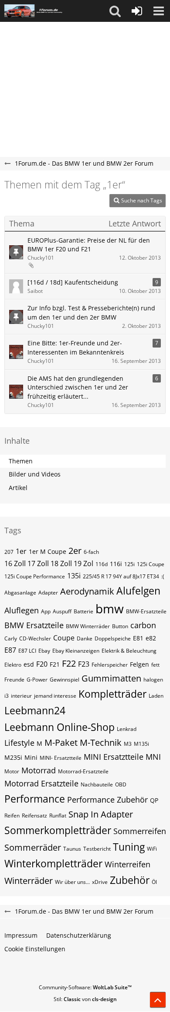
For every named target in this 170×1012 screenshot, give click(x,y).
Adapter (48, 592)
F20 (42, 664)
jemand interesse (55, 695)
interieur (21, 695)
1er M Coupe (47, 551)
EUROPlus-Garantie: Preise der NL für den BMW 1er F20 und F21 (88, 245)
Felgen (139, 664)
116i (116, 564)
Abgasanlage (20, 592)
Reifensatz (34, 815)
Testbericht (97, 848)
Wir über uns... (72, 882)
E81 (138, 638)
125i (129, 564)
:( (162, 576)
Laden (156, 695)
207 (9, 552)
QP (154, 800)
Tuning (129, 847)
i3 (6, 695)
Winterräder (28, 881)
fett (155, 664)
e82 (151, 638)
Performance (34, 799)
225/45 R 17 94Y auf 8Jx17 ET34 (121, 576)
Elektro (12, 664)
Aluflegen (21, 610)
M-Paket (61, 742)
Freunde (14, 679)
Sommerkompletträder (57, 830)
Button (120, 626)
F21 (55, 664)
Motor (11, 771)
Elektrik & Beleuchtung (129, 650)
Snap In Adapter (100, 814)
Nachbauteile (97, 784)
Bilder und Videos (35, 474)
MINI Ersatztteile (113, 756)
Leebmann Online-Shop (59, 727)
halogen (153, 679)
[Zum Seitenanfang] (158, 1000)
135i (74, 576)
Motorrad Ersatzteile (41, 783)
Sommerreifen (139, 831)
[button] (115, 11)
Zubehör (130, 880)
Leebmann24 (34, 710)
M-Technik (101, 742)
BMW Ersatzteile (34, 625)
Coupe (64, 638)
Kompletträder (112, 694)
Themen (21, 461)
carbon (143, 625)
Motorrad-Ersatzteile (83, 771)
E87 (10, 650)
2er (75, 550)
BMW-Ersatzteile (146, 611)
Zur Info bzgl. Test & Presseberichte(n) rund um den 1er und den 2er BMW (91, 312)
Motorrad (38, 770)
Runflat (57, 815)
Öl (154, 882)
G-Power (37, 679)
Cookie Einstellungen (34, 949)
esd (29, 664)
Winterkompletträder (53, 863)
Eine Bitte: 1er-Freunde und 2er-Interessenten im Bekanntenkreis (75, 347)
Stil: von (85, 999)
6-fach (91, 552)
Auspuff (62, 611)
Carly (10, 638)
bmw (109, 608)
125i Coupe (150, 564)
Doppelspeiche (113, 638)
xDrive (100, 882)
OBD (120, 784)
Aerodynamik (87, 591)
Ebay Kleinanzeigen (75, 650)
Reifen (12, 815)
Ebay (44, 650)
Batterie (83, 611)
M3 (128, 744)
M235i (13, 757)
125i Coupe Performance (34, 576)
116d (101, 564)
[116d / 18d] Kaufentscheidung (72, 282)
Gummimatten (111, 678)
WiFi (152, 848)
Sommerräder (32, 847)
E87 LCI (27, 650)
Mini (30, 757)
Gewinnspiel (64, 679)
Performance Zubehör (107, 799)
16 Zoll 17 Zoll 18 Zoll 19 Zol (48, 563)
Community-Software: (85, 987)
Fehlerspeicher (110, 664)
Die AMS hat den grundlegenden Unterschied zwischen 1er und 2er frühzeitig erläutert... (77, 387)
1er (21, 551)
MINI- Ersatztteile (61, 758)
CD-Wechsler (35, 638)
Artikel (18, 487)
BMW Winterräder (88, 626)
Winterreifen (127, 864)
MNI (153, 756)
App (46, 611)
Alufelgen (138, 591)
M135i (141, 744)
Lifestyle (19, 742)
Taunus (72, 848)
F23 (83, 664)
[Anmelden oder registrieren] (137, 11)
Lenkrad (126, 729)
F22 (69, 663)
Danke (84, 638)
